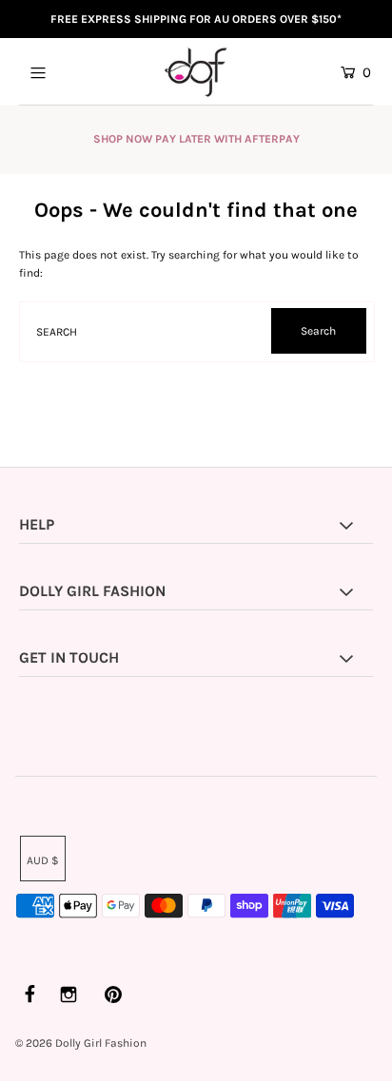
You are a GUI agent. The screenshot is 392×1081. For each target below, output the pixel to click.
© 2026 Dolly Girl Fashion (81, 1043)
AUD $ (43, 860)
